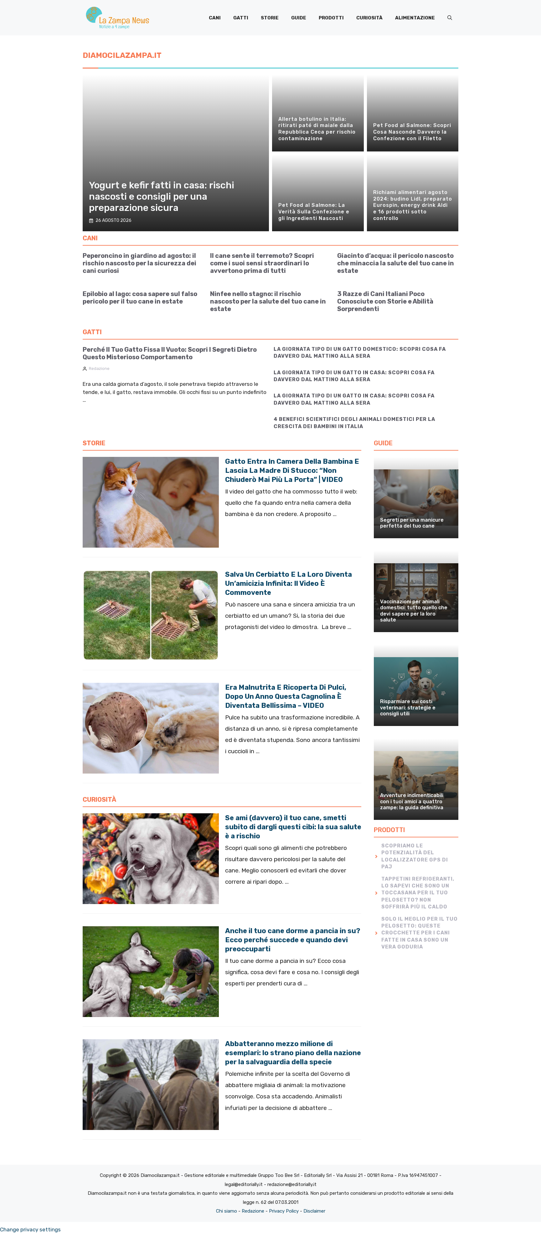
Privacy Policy (284, 1211)
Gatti (240, 18)
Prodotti (331, 18)
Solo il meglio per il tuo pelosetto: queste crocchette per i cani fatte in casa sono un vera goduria (419, 933)
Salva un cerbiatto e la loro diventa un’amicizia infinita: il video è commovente (288, 583)
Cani (215, 18)
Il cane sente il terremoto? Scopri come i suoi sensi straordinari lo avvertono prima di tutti (262, 263)
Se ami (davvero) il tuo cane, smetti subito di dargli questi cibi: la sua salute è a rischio (293, 827)
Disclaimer (314, 1211)
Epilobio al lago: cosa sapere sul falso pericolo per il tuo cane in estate (140, 297)
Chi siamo (226, 1211)
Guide (298, 18)
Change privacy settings (30, 1229)
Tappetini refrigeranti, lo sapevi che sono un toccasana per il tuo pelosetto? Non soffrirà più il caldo (417, 893)
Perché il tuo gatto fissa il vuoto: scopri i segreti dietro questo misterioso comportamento (170, 353)
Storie (270, 18)
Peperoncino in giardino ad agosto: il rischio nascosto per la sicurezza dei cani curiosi (139, 263)
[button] (449, 17)
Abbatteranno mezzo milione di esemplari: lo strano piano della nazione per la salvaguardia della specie (293, 1053)
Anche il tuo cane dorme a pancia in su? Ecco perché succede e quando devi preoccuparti (292, 940)
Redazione (99, 368)
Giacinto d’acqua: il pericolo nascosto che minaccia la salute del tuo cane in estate (395, 263)
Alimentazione (415, 18)
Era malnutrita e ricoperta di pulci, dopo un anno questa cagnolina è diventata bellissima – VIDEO (285, 696)
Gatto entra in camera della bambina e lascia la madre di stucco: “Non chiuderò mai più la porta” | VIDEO (292, 470)
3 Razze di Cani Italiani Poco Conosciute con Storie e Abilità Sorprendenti (385, 301)
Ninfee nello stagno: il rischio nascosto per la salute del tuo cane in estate (268, 301)
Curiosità (369, 18)
